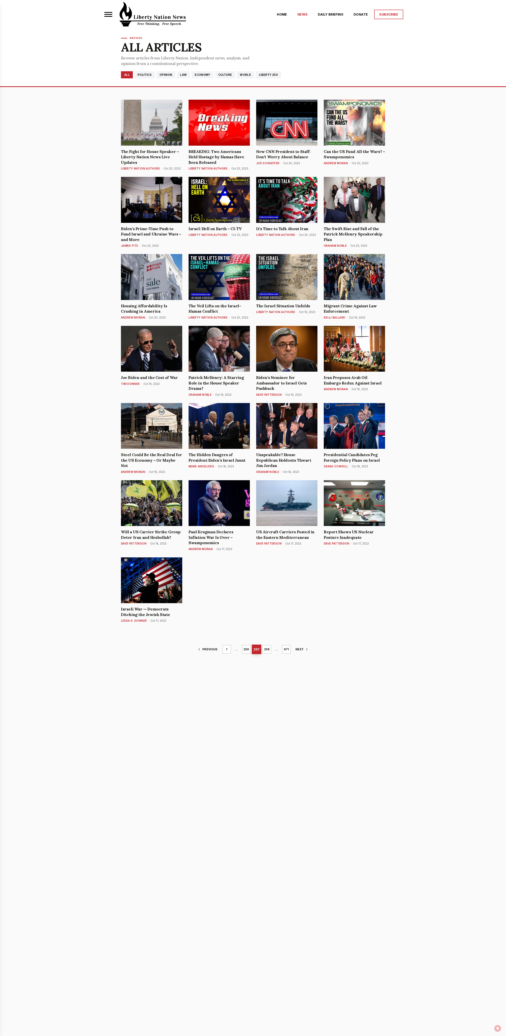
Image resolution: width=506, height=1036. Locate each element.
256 (246, 649)
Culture (225, 74)
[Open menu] (108, 14)
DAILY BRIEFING (330, 14)
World (245, 74)
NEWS (302, 14)
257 (257, 649)
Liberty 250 (268, 74)
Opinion (166, 74)
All (127, 74)
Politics (145, 74)
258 (267, 649)
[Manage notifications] (498, 1028)
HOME (282, 14)
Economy (202, 74)
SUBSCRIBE (388, 14)
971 (286, 649)
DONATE (361, 14)
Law (183, 74)
